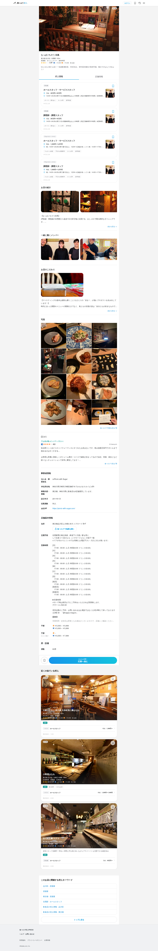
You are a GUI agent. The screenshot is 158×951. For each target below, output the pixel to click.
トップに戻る (79, 919)
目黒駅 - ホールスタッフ (52, 901)
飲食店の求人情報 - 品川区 (53, 907)
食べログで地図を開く (66, 529)
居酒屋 (45, 891)
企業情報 (47, 940)
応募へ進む (83, 660)
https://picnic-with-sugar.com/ (63, 508)
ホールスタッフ (55, 728)
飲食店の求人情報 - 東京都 (53, 912)
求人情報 (59, 76)
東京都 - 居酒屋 (49, 896)
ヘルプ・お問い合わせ (27, 934)
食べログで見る (110, 463)
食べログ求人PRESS (26, 930)
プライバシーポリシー (34, 940)
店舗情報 (99, 76)
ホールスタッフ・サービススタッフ (59, 90)
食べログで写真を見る (107, 428)
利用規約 (22, 940)
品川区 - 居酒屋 (49, 886)
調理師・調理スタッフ (53, 115)
